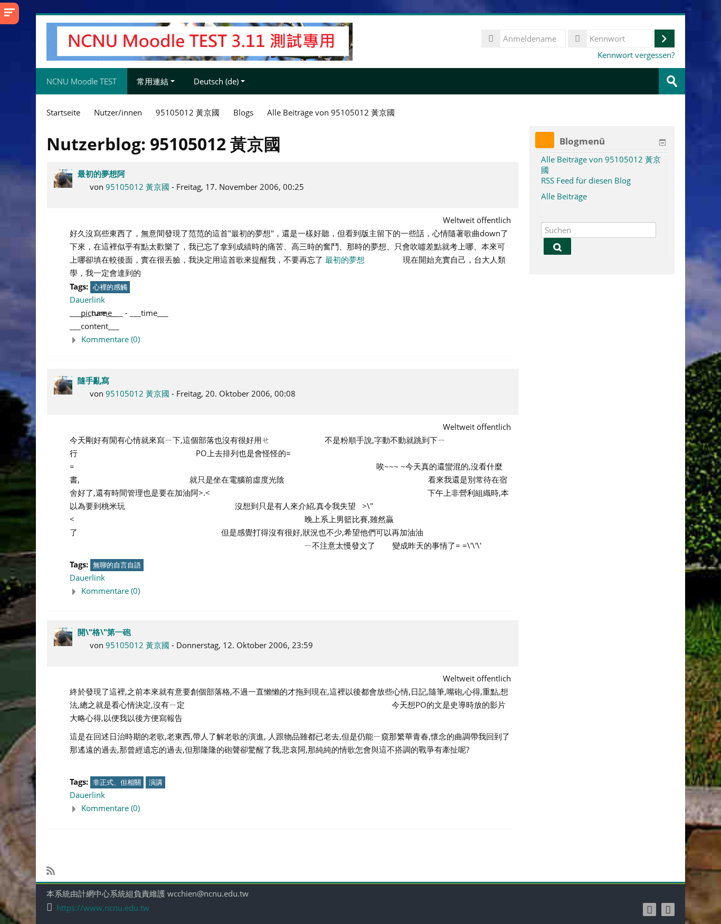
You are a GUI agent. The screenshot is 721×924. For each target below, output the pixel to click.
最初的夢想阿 (101, 173)
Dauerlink (87, 299)
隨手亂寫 (93, 380)
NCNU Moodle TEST (81, 81)
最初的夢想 (345, 259)
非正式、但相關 (117, 782)
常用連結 (152, 81)
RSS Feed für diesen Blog (586, 180)
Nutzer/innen (118, 112)
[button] (291, 339)
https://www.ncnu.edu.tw (102, 908)
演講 (156, 782)
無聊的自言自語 (117, 565)
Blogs (243, 112)
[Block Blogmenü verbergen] (662, 142)
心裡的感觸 (110, 287)
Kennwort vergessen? (636, 55)
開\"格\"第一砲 (104, 632)
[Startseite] (199, 40)
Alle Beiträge (564, 196)
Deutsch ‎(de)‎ (216, 81)
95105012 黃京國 (137, 186)
